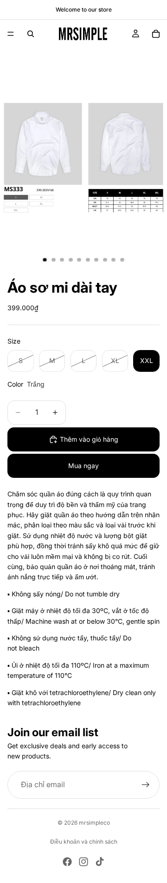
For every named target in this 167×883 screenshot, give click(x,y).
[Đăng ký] (145, 785)
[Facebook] (67, 861)
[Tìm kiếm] (30, 34)
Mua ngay (83, 466)
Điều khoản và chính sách (83, 841)
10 (122, 260)
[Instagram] (83, 861)
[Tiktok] (99, 861)
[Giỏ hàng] (156, 34)
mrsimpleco (94, 822)
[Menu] (10, 33)
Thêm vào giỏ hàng (89, 439)
